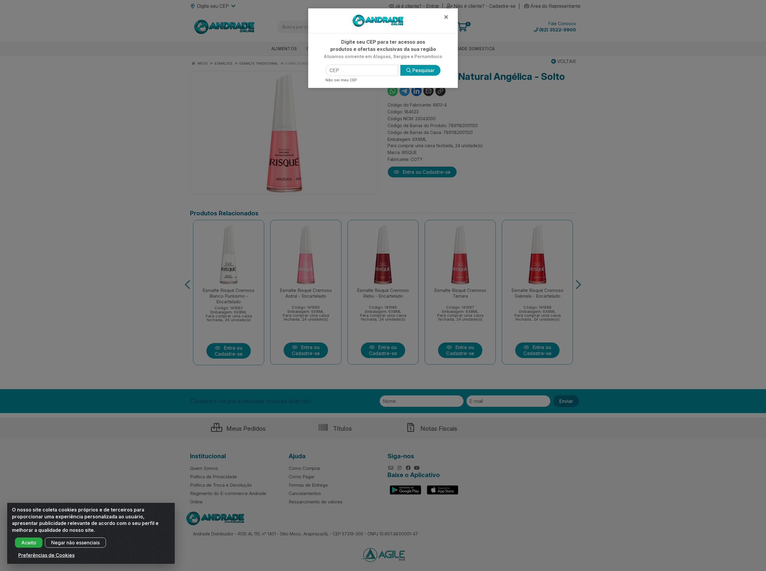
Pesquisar (422, 70)
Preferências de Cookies (46, 555)
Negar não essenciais (75, 543)
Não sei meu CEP (341, 80)
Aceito (28, 543)
